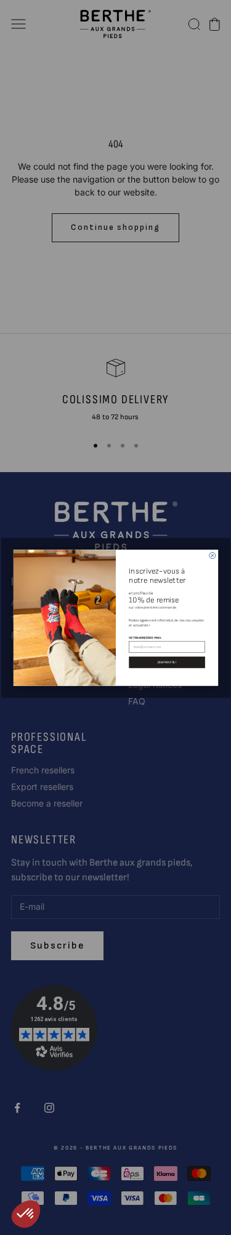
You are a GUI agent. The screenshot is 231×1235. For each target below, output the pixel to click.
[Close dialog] (212, 555)
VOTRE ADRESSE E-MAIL (145, 637)
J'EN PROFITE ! (166, 661)
